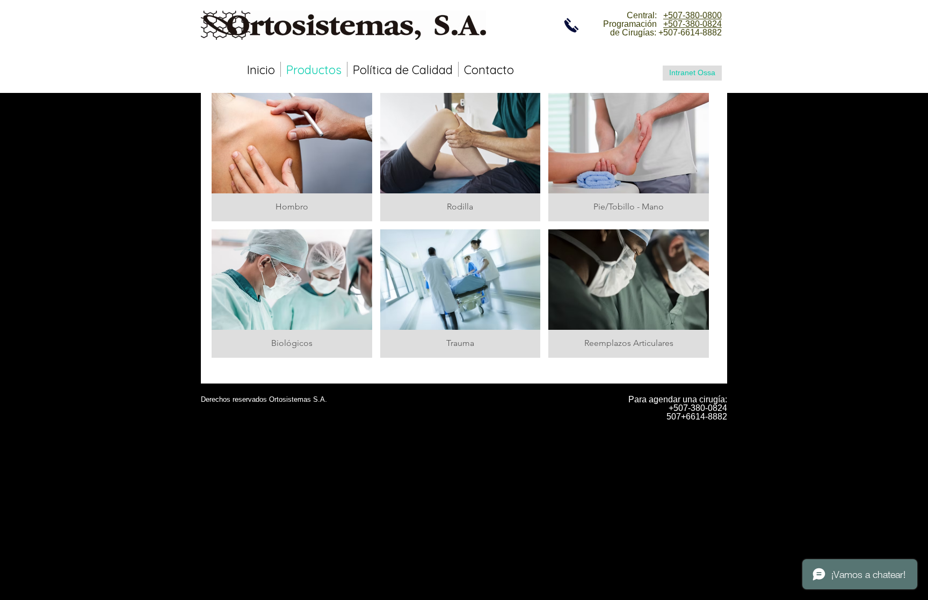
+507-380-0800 (692, 15)
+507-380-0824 (692, 23)
